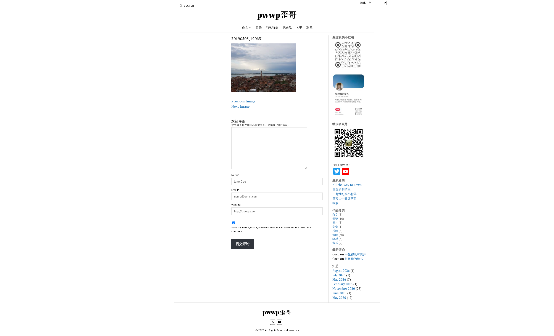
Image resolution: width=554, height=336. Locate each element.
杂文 (335, 215)
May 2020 (339, 298)
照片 (335, 223)
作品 (245, 27)
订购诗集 (272, 27)
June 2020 (339, 293)
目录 (259, 27)
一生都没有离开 (355, 254)
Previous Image (243, 101)
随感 (335, 239)
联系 (309, 27)
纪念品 (287, 27)
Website (236, 204)
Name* (235, 175)
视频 (335, 231)
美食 (335, 227)
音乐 (335, 243)
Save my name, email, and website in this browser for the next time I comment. (271, 229)
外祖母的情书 (354, 259)
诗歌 (335, 235)
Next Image (240, 106)
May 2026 (339, 279)
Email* (235, 189)
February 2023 (342, 284)
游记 (335, 219)
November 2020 (343, 289)
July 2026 (338, 275)
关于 (299, 27)
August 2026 (341, 271)
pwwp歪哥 (277, 14)
